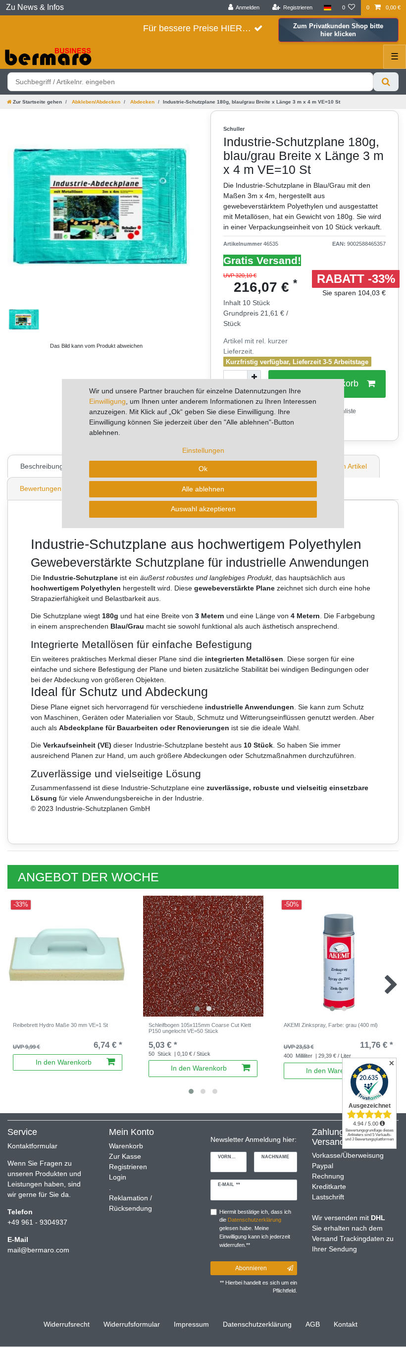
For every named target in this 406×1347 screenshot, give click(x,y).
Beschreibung (41, 466)
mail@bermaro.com (38, 1250)
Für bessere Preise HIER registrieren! (203, 28)
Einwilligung (107, 401)
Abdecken (141, 102)
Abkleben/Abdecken (95, 102)
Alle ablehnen (203, 489)
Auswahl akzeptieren (203, 509)
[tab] (43, 466)
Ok (203, 469)
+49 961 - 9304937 (37, 1222)
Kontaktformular (32, 1146)
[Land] (327, 7)
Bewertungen (40, 488)
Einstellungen (203, 450)
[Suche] (386, 81)
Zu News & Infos (35, 7)
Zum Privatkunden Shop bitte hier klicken (338, 30)
